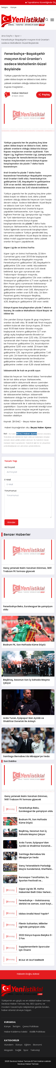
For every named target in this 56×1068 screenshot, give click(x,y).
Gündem (8, 1044)
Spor (25, 1050)
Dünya (19, 1044)
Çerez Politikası (30, 1026)
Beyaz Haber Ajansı (41, 427)
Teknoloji (35, 1050)
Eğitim (27, 1044)
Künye (13, 7)
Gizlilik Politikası (37, 1031)
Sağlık (18, 1050)
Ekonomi (37, 1044)
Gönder (11, 522)
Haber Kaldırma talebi (15, 1031)
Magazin (8, 1050)
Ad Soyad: (9, 467)
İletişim (4, 7)
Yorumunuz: (10, 490)
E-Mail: (7, 479)
